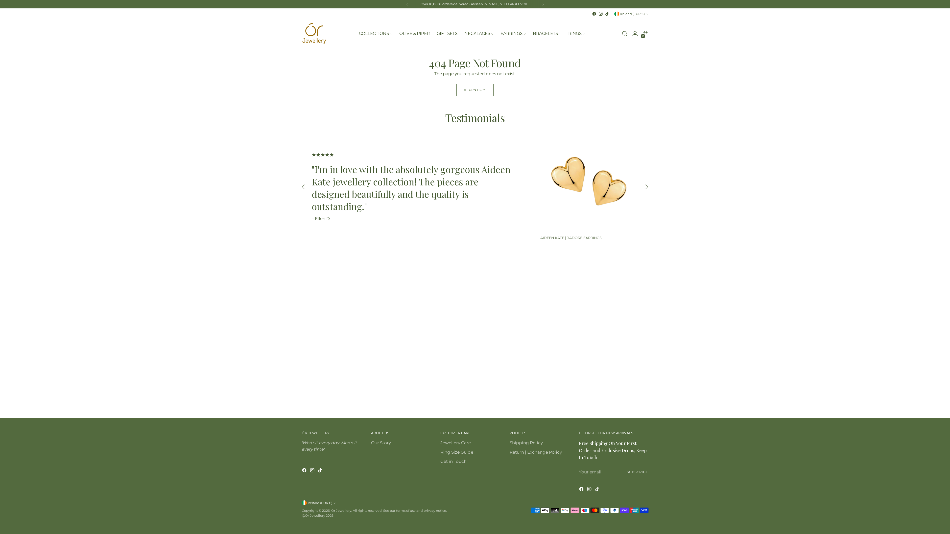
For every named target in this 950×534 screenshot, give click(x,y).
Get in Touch (453, 461)
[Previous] (407, 4)
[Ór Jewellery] (314, 33)
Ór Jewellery (341, 510)
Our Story (381, 442)
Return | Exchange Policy (536, 452)
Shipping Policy (526, 442)
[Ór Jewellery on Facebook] (594, 14)
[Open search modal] (625, 34)
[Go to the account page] (635, 34)
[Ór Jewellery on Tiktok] (607, 14)
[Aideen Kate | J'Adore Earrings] (589, 182)
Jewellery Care (455, 442)
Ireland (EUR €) (632, 14)
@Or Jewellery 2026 (317, 515)
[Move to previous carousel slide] (304, 187)
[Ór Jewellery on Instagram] (600, 14)
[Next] (543, 4)
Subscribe (637, 472)
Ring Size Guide (456, 452)
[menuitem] (375, 33)
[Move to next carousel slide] (646, 187)
